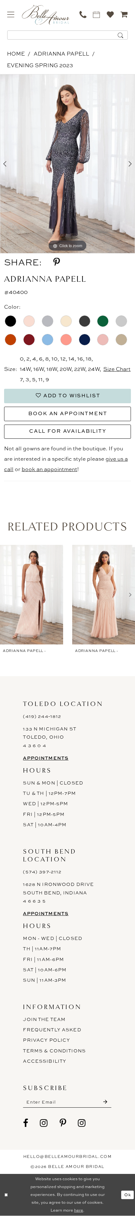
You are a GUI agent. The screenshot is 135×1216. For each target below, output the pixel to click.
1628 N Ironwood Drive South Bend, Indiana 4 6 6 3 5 (58, 892)
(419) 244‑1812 (42, 716)
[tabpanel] (67, 163)
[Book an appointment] (97, 14)
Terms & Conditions (54, 1051)
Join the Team (44, 1019)
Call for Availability (67, 430)
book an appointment (49, 469)
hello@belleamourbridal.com (67, 1156)
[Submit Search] (120, 35)
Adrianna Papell (61, 53)
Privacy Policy (46, 1040)
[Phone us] (83, 14)
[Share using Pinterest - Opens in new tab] (56, 262)
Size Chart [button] (117, 368)
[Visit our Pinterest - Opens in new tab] (63, 1123)
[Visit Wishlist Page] (110, 14)
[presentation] (31, 595)
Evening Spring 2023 (40, 65)
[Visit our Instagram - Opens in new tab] (44, 1123)
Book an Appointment (67, 413)
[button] (11, 14)
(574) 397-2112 (42, 872)
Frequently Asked (52, 1030)
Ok (127, 1195)
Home (16, 53)
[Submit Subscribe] (105, 1102)
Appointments (45, 758)
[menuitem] (11, 14)
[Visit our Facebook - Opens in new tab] (25, 1123)
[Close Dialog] (6, 1195)
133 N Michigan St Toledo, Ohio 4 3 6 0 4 (49, 737)
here (78, 1210)
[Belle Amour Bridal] (46, 14)
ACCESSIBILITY (44, 1061)
